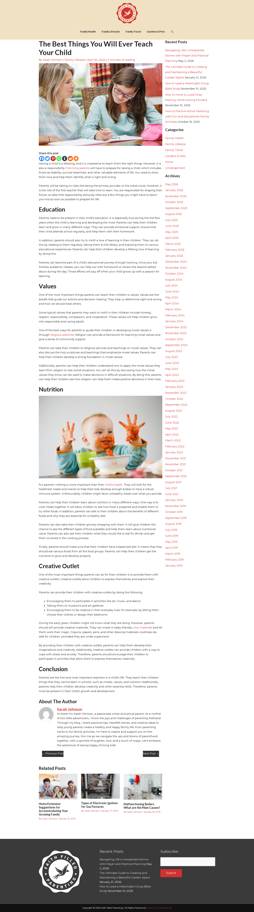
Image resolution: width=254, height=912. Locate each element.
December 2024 (176, 261)
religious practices (62, 334)
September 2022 (176, 404)
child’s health (114, 484)
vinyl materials (142, 627)
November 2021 (175, 464)
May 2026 (171, 184)
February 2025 (174, 249)
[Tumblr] (64, 158)
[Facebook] (41, 158)
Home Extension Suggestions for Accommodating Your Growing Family (53, 809)
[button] (172, 31)
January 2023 (174, 387)
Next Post (151, 753)
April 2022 (172, 434)
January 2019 (173, 565)
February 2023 (174, 381)
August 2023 (173, 351)
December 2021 (175, 458)
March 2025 (173, 244)
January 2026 (174, 190)
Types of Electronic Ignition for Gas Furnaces (99, 804)
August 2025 (173, 214)
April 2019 (171, 547)
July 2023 (171, 357)
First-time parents (78, 168)
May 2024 (171, 297)
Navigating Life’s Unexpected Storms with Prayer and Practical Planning (187, 56)
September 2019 (176, 518)
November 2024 (176, 267)
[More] (76, 158)
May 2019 (171, 541)
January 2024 (174, 321)
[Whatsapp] (58, 158)
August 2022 (173, 410)
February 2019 (174, 559)
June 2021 (171, 494)
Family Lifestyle (75, 59)
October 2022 (174, 398)
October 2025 (174, 202)
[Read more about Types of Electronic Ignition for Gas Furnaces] (100, 786)
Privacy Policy (154, 908)
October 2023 (174, 339)
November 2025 (175, 196)
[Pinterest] (53, 158)
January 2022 (174, 452)
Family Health (174, 138)
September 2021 (176, 476)
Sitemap (167, 908)
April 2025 (172, 238)
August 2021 (173, 482)
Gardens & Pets (175, 156)
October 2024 (174, 273)
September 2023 (176, 345)
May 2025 (171, 232)
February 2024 (175, 315)
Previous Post (52, 753)
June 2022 (172, 422)
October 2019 (174, 512)
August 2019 (173, 524)
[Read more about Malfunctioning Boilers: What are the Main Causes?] (143, 786)
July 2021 (171, 488)
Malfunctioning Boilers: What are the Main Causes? (142, 805)
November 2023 (176, 333)
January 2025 (174, 255)
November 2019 (175, 506)
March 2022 (173, 440)
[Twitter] (47, 158)
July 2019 (171, 530)
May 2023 (171, 369)
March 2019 (172, 553)
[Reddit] (70, 158)
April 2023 (172, 375)
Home (169, 162)
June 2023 (172, 363)
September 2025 (176, 208)
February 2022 (174, 446)
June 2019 (171, 535)
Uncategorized (175, 168)
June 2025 (172, 226)
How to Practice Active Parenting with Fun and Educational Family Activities (187, 116)
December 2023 (176, 327)
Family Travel (174, 150)
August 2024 (173, 279)
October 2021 (174, 470)
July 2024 (171, 285)
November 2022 (176, 392)
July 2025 (171, 220)
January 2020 (174, 500)
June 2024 (172, 291)
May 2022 (171, 428)
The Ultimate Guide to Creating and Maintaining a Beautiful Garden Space (186, 72)
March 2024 (173, 309)
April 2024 (172, 303)
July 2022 (171, 416)
